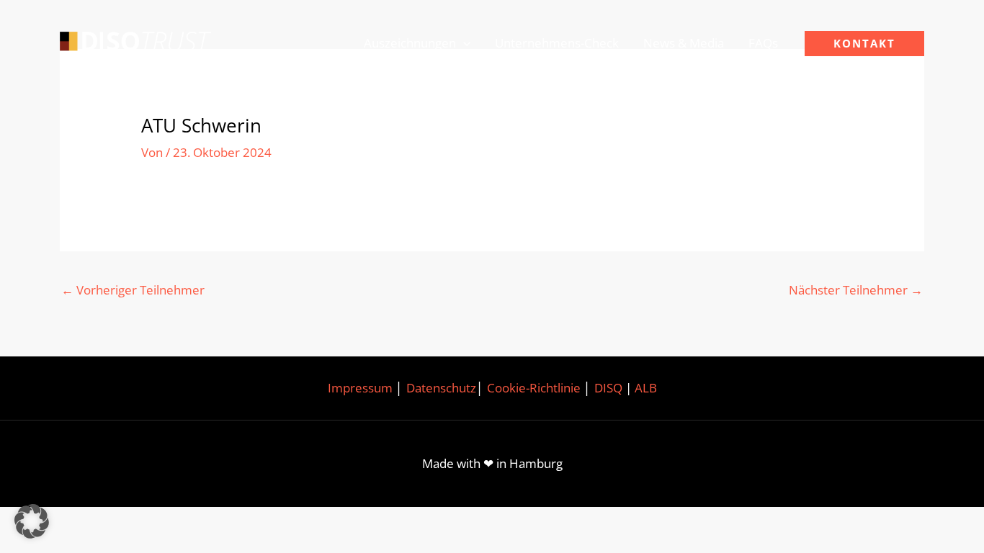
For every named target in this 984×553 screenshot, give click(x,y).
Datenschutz (441, 387)
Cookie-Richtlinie (534, 387)
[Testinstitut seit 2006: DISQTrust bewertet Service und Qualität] (135, 42)
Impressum (360, 387)
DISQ (608, 387)
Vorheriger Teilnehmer (133, 290)
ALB (646, 387)
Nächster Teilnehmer (856, 290)
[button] (463, 43)
